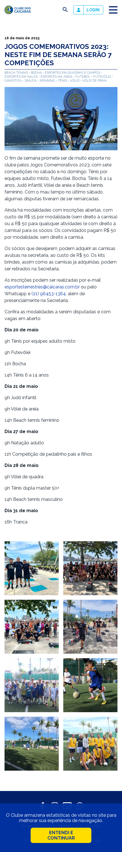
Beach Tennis (17, 73)
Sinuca (30, 80)
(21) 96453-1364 (48, 293)
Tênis (63, 80)
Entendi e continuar (61, 835)
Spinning (47, 80)
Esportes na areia (57, 77)
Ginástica (13, 80)
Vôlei (75, 80)
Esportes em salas (22, 77)
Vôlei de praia (94, 80)
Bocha (37, 73)
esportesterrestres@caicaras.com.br (42, 287)
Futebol (83, 77)
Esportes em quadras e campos (73, 73)
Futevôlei (102, 77)
